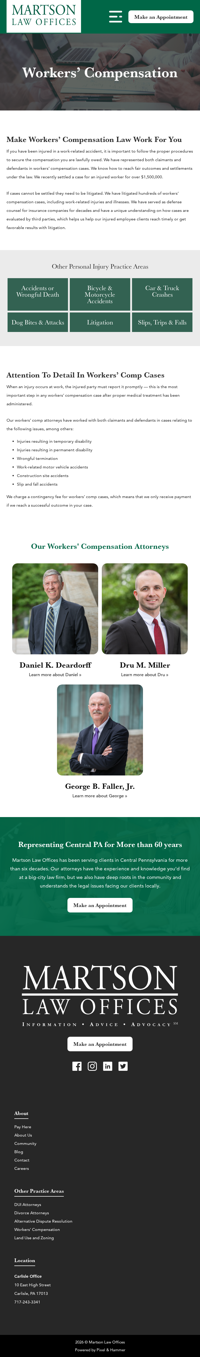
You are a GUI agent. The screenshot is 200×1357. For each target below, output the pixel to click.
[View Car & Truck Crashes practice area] (162, 294)
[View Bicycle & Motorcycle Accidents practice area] (100, 294)
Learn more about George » (99, 796)
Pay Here (22, 1126)
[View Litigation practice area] (100, 322)
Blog (18, 1151)
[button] (115, 16)
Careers (21, 1168)
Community (25, 1143)
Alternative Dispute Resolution (43, 1221)
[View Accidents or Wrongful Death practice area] (38, 294)
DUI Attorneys (27, 1204)
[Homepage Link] (44, 17)
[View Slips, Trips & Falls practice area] (162, 322)
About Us (23, 1135)
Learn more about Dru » (144, 674)
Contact (21, 1160)
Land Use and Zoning (34, 1237)
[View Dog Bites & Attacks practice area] (38, 322)
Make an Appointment (161, 17)
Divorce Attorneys (31, 1212)
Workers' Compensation (37, 1229)
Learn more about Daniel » (55, 674)
